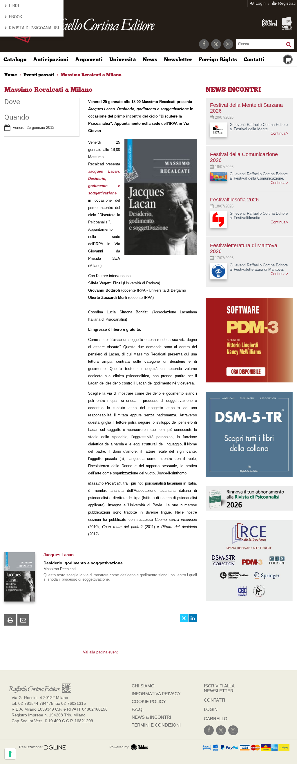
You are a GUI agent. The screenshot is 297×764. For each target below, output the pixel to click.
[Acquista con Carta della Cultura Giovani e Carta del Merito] (269, 23)
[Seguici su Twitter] (216, 44)
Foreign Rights (218, 59)
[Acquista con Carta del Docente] (287, 23)
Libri (14, 5)
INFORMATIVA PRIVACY (156, 693)
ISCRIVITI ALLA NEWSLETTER (219, 688)
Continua (278, 133)
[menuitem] (10, 74)
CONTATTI (214, 700)
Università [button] (122, 59)
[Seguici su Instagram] (228, 44)
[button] (10, 620)
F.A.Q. (138, 709)
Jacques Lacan (59, 554)
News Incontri (233, 89)
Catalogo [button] (14, 59)
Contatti (254, 59)
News (150, 59)
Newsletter (178, 59)
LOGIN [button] (211, 709)
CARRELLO (215, 718)
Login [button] (260, 3)
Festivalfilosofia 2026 (234, 200)
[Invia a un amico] (23, 620)
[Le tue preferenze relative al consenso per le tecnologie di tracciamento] (10, 753)
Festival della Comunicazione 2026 (244, 157)
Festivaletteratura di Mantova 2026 (243, 248)
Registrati (286, 3)
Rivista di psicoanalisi (34, 27)
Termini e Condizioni (156, 725)
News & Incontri (151, 717)
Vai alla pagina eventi (101, 652)
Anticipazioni (50, 59)
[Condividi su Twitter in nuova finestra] (184, 618)
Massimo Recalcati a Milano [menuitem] (91, 74)
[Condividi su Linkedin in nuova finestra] (193, 618)
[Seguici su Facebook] (204, 44)
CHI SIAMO (143, 685)
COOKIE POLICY (149, 701)
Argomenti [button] (89, 59)
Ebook (15, 16)
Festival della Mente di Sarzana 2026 (246, 108)
